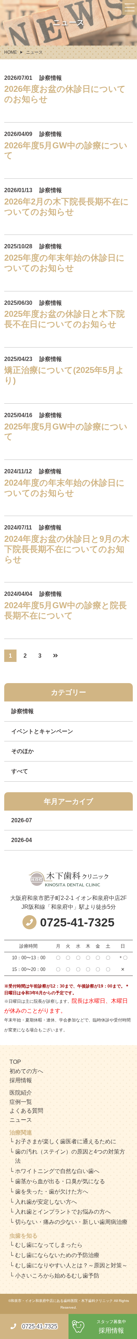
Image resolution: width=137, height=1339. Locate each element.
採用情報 (20, 1080)
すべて (19, 771)
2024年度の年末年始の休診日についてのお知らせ (64, 488)
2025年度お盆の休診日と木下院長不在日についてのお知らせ (64, 319)
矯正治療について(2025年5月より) (64, 375)
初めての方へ (26, 1071)
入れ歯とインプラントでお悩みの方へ (63, 1212)
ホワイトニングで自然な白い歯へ (57, 1171)
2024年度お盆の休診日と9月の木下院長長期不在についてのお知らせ (67, 549)
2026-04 (21, 840)
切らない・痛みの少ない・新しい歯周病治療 (71, 1222)
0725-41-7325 (39, 1326)
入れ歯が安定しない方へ (46, 1202)
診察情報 (22, 711)
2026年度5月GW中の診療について (66, 150)
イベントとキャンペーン (42, 731)
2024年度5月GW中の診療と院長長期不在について (65, 610)
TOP (15, 1062)
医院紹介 (20, 1093)
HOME (10, 52)
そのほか (22, 751)
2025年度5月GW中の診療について (66, 432)
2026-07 (21, 820)
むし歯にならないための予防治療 (57, 1255)
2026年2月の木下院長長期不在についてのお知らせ (66, 207)
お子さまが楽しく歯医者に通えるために (65, 1141)
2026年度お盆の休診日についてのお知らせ (65, 94)
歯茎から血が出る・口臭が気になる (60, 1181)
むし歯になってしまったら (49, 1245)
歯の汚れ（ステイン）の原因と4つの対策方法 (70, 1156)
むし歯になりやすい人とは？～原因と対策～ (71, 1265)
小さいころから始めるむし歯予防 (57, 1276)
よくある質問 (26, 1111)
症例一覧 (20, 1102)
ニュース (20, 1120)
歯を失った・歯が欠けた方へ (51, 1192)
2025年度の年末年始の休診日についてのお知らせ (64, 263)
